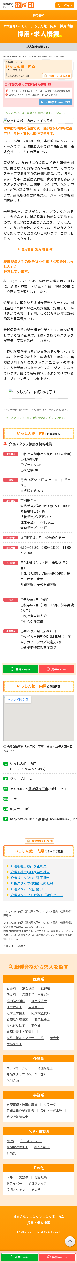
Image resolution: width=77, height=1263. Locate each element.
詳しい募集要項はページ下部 (55, 102)
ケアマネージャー (19, 1068)
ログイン (67, 5)
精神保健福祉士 (17, 1147)
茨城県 (33, 788)
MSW (10, 1141)
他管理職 (41, 1177)
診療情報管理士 (17, 1117)
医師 (10, 1177)
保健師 (45, 988)
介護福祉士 (45, 1068)
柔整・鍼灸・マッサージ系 (25, 1038)
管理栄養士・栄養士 (20, 1031)
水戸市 (43, 788)
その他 (36, 1189)
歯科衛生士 (14, 1044)
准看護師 (28, 988)
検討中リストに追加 (59, 75)
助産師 (11, 994)
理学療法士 (39, 1001)
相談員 (11, 1153)
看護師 (11, 988)
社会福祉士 (42, 1147)
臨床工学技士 (16, 1013)
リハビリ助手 (16, 1025)
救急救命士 (42, 1019)
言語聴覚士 (36, 1007)
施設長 (23, 1177)
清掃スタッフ (16, 1189)
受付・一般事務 (51, 1110)
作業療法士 (14, 1007)
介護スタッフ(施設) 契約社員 (31, 883)
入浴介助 (13, 1080)
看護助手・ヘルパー (36, 994)
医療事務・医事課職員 (22, 1104)
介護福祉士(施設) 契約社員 (30, 871)
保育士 (54, 1038)
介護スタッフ (10, 946)
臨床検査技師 (40, 1013)
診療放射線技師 (17, 1019)
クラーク (50, 1104)
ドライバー (14, 1183)
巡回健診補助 (16, 1001)
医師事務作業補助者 (20, 1110)
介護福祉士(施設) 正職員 (28, 866)
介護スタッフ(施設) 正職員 (30, 877)
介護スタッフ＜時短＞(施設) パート (36, 894)
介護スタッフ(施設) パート (30, 889)
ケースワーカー (31, 1141)
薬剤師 (36, 1025)
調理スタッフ (37, 1183)
